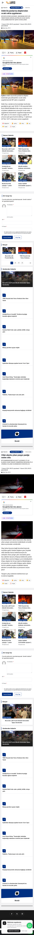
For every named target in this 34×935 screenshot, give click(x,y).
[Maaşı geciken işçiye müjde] (17, 342)
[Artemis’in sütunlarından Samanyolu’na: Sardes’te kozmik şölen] (17, 420)
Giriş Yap (17, 237)
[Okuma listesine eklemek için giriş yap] (25, 52)
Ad (3, 219)
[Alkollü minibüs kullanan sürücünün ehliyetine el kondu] (25, 163)
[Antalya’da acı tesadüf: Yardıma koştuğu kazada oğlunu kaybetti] (9, 163)
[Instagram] (22, 914)
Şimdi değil (24, 930)
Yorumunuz (10, 204)
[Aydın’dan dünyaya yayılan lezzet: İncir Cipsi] (17, 358)
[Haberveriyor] (11, 2)
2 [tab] (15, 262)
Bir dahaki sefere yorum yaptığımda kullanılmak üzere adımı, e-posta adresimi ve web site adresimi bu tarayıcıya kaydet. (18, 232)
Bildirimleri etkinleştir (13, 930)
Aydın (3, 96)
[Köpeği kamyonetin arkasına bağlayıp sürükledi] (17, 405)
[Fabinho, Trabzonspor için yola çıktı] (17, 389)
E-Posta (4, 226)
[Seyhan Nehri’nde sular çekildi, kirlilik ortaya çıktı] (17, 326)
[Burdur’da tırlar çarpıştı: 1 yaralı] (9, 180)
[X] (17, 914)
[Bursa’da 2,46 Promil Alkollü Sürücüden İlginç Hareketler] (9, 146)
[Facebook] (12, 914)
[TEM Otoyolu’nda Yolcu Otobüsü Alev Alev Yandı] (25, 146)
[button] (22, 7)
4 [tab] (22, 262)
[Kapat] (31, 57)
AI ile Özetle (9, 74)
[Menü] (3, 2)
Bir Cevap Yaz (7, 196)
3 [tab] (18, 262)
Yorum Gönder (7, 237)
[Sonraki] (30, 263)
